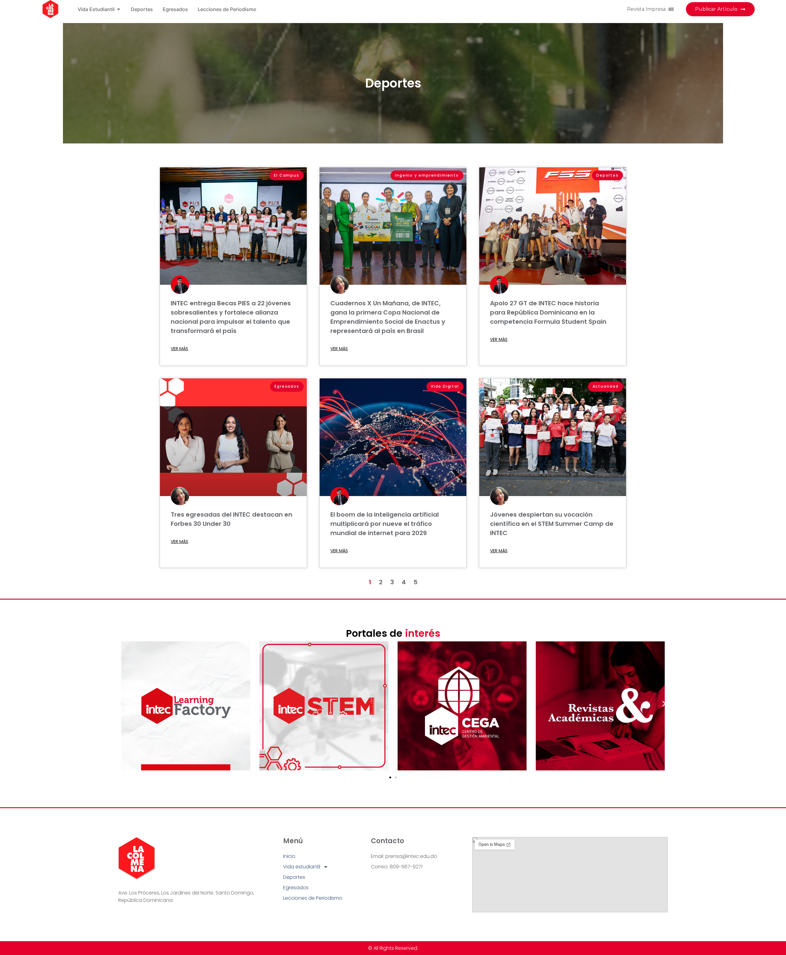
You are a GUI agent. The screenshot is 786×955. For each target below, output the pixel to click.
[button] (122, 703)
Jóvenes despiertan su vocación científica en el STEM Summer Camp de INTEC (551, 523)
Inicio (289, 856)
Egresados (296, 887)
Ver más (179, 349)
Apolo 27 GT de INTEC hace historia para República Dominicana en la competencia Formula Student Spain (548, 312)
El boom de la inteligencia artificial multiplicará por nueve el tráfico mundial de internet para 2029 (384, 523)
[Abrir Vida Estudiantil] (118, 9)
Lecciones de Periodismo (312, 898)
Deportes (393, 83)
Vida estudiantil (301, 866)
